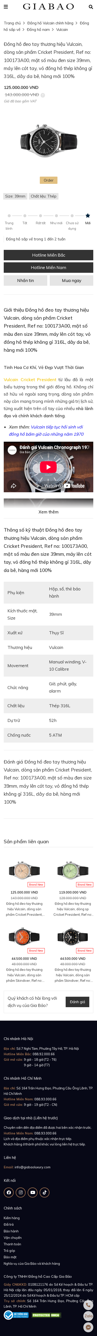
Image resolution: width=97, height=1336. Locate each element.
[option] (48, 142)
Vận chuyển (13, 1238)
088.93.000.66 (45, 1099)
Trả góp (9, 1251)
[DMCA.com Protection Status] (46, 1314)
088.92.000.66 (44, 1054)
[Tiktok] (44, 1192)
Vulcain (62, 29)
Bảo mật (10, 1257)
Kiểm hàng (12, 1218)
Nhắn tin (25, 280)
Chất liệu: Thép (43, 196)
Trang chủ (12, 23)
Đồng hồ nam (38, 29)
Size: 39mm (15, 196)
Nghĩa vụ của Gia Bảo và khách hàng (32, 1264)
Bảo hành (11, 1231)
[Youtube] (33, 1192)
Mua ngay (71, 280)
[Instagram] (21, 1192)
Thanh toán (12, 1244)
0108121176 (38, 1284)
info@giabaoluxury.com (32, 1167)
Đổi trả (9, 1224)
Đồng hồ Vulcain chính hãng (50, 23)
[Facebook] (9, 1192)
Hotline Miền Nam (48, 267)
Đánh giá (77, 1001)
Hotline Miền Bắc (48, 255)
